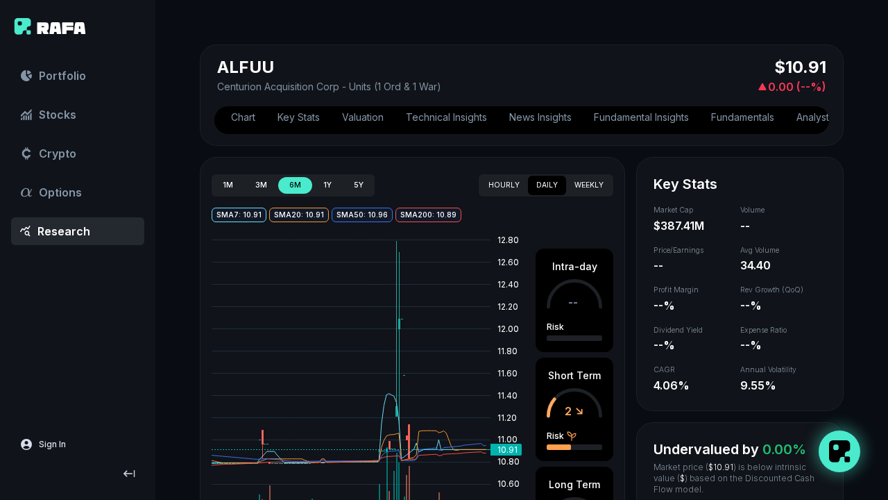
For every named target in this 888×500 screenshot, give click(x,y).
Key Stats (299, 117)
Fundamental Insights (641, 117)
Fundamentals (742, 117)
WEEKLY (589, 185)
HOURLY (504, 185)
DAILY (547, 185)
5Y (359, 185)
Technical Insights (446, 117)
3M (261, 185)
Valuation (363, 117)
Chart (243, 117)
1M (228, 185)
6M (295, 185)
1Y (327, 185)
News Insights (540, 117)
